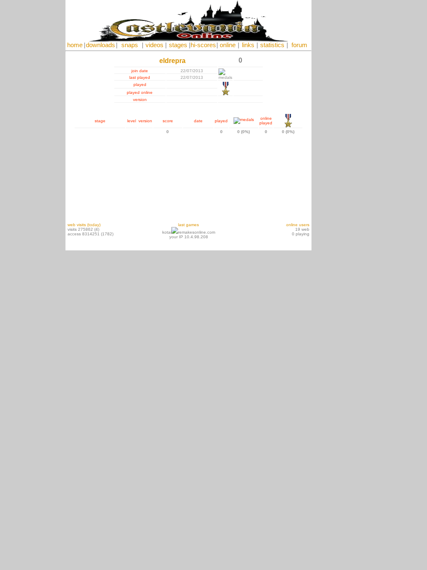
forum (299, 45)
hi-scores (203, 45)
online (228, 45)
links (248, 45)
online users (297, 224)
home (75, 45)
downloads (100, 45)
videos (154, 45)
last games (188, 224)
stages (178, 45)
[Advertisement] (336, 125)
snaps (129, 45)
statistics (272, 45)
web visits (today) (84, 224)
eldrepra (172, 60)
